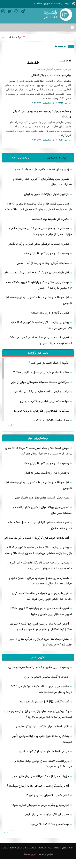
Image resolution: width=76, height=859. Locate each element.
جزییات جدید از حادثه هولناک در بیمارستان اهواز (41, 776)
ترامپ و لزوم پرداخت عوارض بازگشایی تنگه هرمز (41, 391)
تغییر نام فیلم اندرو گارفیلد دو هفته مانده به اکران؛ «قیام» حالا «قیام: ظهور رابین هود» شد (41, 596)
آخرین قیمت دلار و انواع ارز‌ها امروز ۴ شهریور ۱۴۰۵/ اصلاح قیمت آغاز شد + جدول (41, 340)
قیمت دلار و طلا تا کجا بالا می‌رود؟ (49, 824)
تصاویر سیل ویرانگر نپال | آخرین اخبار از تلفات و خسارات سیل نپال (42, 182)
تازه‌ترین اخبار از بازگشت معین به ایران (47, 194)
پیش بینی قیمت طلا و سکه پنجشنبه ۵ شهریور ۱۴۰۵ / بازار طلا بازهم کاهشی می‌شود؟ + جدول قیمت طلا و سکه (38, 206)
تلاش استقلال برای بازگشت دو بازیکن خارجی (43, 726)
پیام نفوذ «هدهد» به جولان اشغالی (51, 75)
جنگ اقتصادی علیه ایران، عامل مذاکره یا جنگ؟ (41, 372)
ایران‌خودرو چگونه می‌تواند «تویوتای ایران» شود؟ (40, 805)
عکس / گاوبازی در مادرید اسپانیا (50, 312)
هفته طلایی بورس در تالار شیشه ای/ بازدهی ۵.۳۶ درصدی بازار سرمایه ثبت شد (41, 689)
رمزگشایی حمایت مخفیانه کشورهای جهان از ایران (40, 382)
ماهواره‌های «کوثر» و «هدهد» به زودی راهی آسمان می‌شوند (42, 114)
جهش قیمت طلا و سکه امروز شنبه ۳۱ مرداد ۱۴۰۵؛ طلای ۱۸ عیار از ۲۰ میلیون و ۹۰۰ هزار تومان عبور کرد (38, 451)
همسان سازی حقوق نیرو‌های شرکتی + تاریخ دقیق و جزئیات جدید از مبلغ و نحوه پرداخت (40, 231)
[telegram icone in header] (23, 12)
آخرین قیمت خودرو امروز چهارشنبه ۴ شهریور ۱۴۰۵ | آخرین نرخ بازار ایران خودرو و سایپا (41, 611)
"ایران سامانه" (30, 854)
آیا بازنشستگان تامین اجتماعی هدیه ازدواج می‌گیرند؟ (38, 785)
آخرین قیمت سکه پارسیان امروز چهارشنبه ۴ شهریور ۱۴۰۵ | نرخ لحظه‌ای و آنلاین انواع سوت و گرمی (41, 626)
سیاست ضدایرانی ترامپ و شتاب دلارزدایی (45, 401)
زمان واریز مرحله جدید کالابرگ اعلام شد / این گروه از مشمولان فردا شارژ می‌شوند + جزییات (39, 565)
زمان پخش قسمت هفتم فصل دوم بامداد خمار (42, 169)
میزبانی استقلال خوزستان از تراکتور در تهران (44, 751)
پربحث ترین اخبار (20, 158)
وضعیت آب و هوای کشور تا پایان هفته (47, 253)
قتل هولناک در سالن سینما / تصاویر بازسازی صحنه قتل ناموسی (38, 300)
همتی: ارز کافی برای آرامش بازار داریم (47, 814)
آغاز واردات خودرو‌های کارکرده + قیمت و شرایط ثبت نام (37, 272)
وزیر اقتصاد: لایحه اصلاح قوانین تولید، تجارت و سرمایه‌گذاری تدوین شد (43, 764)
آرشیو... (10, 425)
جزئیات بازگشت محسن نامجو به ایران (47, 676)
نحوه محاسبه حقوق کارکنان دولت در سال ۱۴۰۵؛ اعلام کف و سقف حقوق (40, 525)
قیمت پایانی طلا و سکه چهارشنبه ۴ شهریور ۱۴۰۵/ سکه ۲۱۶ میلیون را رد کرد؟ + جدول (39, 285)
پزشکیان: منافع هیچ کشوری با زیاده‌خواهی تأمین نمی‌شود (41, 739)
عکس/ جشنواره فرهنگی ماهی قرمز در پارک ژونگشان (39, 244)
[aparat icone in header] (16, 12)
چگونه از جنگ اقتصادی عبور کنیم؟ (49, 363)
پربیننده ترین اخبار (56, 158)
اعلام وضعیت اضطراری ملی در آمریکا (48, 795)
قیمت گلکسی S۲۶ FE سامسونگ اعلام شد (44, 701)
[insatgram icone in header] (3, 12)
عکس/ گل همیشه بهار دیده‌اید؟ (51, 219)
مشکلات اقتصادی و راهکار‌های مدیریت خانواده (42, 410)
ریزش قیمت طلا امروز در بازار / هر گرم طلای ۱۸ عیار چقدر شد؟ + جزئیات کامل (41, 642)
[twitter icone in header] (9, 12)
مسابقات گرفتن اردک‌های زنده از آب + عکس (43, 263)
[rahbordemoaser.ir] (57, 15)
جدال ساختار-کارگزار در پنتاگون (51, 420)
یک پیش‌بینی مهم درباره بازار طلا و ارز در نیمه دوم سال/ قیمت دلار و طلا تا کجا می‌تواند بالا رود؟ (38, 714)
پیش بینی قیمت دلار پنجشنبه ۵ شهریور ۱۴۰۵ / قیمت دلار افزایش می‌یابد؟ (40, 325)
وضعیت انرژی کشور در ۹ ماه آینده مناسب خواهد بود (38, 667)
